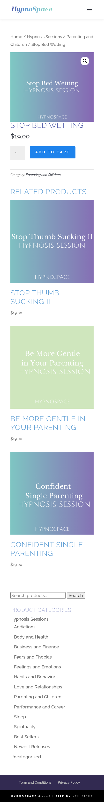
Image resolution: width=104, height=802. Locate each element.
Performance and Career (39, 706)
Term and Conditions (35, 782)
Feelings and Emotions (37, 666)
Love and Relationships (38, 686)
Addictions (25, 626)
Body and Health (31, 636)
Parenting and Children (43, 175)
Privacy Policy (69, 782)
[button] (85, 61)
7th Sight (83, 796)
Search (76, 595)
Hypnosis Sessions (44, 36)
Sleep (20, 716)
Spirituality (25, 726)
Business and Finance (36, 646)
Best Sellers (26, 736)
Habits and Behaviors (36, 676)
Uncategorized (25, 756)
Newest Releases (32, 746)
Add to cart (52, 152)
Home (16, 36)
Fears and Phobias (33, 656)
